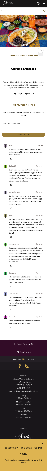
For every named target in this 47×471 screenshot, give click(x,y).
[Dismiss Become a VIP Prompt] (42, 443)
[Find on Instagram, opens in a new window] (27, 366)
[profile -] (38, 3)
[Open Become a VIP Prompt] (23, 467)
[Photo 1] (20, 45)
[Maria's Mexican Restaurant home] (12, 3)
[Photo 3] (27, 45)
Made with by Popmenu (18, 359)
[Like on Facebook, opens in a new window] (20, 366)
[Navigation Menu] (43, 3)
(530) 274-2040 (23, 388)
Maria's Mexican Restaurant (23, 438)
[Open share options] (44, 11)
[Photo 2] (23, 45)
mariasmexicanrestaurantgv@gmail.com (23, 391)
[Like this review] (11, 158)
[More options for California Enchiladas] (40, 50)
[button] (2, 11)
